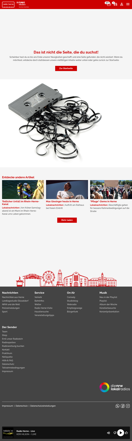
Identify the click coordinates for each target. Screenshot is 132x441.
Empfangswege (74, 308)
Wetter (38, 304)
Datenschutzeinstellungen (43, 406)
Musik (103, 292)
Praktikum (7, 353)
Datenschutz (8, 364)
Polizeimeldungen (11, 308)
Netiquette (7, 357)
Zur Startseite (66, 68)
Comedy (71, 297)
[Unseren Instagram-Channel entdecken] (128, 406)
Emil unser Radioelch (12, 339)
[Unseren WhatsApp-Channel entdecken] (118, 406)
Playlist (103, 301)
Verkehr (38, 297)
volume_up (108, 433)
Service (39, 292)
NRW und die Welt (11, 304)
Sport (4, 311)
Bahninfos (39, 301)
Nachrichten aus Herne (13, 297)
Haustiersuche (42, 311)
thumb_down (115, 432)
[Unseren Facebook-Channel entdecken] (123, 406)
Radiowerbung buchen (13, 346)
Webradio (72, 304)
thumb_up (126, 432)
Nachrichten (10, 292)
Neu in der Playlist (108, 297)
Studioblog (72, 301)
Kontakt (6, 349)
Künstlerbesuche (108, 308)
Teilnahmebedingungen (13, 367)
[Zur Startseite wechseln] (8, 4)
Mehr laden (67, 220)
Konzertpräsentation (109, 311)
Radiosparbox (9, 342)
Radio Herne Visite (43, 308)
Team (4, 331)
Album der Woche (108, 304)
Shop (4, 335)
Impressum (7, 371)
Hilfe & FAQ (7, 360)
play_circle (121, 433)
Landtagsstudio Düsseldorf (15, 301)
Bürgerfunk (72, 311)
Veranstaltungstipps (44, 315)
